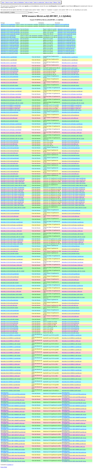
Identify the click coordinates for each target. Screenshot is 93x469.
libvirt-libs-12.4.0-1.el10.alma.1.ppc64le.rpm (72, 126)
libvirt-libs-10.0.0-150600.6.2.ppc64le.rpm (71, 373)
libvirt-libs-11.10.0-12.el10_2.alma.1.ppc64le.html (12, 202)
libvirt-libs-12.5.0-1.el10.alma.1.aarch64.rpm (72, 88)
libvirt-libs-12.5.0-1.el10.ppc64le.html (9, 79)
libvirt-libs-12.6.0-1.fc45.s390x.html (9, 72)
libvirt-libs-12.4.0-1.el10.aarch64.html (9, 112)
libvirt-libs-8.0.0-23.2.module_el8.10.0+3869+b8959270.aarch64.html (13, 428)
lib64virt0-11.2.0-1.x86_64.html (8, 37)
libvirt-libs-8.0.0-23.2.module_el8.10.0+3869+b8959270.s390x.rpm (73, 434)
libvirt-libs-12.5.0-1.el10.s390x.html (9, 82)
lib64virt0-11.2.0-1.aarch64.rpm (65, 35)
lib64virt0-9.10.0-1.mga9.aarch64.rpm (66, 38)
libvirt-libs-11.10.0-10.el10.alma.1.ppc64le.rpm (72, 259)
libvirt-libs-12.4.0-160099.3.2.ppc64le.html (11, 106)
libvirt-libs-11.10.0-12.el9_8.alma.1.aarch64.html (12, 239)
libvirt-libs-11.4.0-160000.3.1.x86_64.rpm (71, 355)
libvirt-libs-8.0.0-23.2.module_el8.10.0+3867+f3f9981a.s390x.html (12, 446)
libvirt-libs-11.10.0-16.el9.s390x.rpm (70, 153)
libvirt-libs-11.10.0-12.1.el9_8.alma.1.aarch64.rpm (73, 194)
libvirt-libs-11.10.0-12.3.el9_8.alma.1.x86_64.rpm (73, 192)
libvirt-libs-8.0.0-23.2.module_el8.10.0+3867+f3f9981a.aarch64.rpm (74, 440)
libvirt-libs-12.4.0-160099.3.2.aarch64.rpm (71, 105)
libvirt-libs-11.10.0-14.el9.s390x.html (9, 163)
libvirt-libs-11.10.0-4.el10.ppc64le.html (10, 276)
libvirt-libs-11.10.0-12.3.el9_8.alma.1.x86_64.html (12, 192)
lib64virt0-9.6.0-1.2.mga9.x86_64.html (10, 43)
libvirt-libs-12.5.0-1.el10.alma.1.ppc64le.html (11, 91)
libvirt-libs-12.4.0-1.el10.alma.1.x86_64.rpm (72, 135)
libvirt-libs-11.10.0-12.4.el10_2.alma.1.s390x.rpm (73, 181)
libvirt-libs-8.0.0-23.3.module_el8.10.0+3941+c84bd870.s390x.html (12, 422)
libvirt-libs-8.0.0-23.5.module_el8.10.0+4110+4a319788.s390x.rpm (73, 399)
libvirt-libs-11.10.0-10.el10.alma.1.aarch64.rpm (72, 256)
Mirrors (55, 2)
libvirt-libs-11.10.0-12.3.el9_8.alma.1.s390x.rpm (73, 190)
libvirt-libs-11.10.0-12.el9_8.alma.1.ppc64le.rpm (73, 240)
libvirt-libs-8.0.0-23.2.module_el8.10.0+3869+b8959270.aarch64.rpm (74, 428)
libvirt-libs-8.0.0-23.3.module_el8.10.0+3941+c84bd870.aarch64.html (13, 417)
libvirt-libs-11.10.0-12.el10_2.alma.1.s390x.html (12, 203)
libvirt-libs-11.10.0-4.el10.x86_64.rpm (70, 282)
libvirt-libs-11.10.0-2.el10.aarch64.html (10, 310)
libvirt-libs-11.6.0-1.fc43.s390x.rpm (70, 331)
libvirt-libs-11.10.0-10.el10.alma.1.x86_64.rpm (72, 268)
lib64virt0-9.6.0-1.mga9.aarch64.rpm (66, 48)
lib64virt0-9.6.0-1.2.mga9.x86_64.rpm (66, 43)
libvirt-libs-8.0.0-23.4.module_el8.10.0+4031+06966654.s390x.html (12, 411)
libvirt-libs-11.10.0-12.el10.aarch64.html (10, 210)
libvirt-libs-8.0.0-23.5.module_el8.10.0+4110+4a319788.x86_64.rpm (74, 402)
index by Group (9, 2)
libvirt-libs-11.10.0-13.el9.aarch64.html (10, 168)
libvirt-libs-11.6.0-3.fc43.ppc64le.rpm (70, 323)
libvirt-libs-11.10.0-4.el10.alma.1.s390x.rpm (72, 291)
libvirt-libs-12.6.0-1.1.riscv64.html (8, 62)
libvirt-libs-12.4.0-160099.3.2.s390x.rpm (71, 108)
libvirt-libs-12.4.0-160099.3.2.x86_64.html (10, 110)
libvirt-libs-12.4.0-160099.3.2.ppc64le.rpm (71, 106)
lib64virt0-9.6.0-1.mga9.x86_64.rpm (66, 50)
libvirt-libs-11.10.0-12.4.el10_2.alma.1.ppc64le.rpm (74, 180)
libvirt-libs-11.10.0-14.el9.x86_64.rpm (70, 165)
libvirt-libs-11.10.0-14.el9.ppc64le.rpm (71, 161)
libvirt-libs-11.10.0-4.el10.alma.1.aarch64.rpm (72, 285)
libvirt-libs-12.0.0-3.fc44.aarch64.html (9, 140)
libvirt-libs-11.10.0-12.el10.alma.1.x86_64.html (11, 233)
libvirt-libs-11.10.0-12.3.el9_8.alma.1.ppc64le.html (12, 189)
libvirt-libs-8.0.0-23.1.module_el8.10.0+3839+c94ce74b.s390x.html (12, 457)
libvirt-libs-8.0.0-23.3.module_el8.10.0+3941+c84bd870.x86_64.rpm (74, 425)
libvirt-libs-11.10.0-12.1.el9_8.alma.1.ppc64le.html (12, 195)
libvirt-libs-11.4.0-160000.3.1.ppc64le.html (10, 349)
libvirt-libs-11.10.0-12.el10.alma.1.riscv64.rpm (72, 228)
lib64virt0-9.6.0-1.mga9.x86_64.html (9, 50)
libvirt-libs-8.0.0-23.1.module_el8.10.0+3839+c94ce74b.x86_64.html (13, 460)
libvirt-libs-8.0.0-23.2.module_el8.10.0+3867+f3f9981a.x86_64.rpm (74, 449)
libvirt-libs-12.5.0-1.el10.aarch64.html (9, 76)
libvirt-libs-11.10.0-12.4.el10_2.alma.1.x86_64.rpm (73, 183)
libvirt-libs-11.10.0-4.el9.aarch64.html (9, 300)
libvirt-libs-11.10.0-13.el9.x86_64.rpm (70, 176)
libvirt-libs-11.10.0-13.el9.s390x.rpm (70, 173)
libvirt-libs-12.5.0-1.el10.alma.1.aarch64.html (11, 88)
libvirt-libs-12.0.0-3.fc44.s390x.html (9, 144)
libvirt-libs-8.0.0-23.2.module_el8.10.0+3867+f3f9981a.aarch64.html (13, 440)
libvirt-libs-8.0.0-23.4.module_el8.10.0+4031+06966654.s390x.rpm (73, 411)
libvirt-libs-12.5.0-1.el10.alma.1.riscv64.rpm (72, 94)
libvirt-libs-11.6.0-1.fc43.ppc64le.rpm (70, 329)
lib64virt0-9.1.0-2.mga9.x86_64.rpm (66, 53)
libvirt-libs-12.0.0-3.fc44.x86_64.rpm (70, 145)
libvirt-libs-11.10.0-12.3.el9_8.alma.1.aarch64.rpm (73, 187)
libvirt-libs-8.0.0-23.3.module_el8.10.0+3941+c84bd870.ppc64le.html (13, 419)
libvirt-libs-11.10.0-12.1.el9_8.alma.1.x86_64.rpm (73, 198)
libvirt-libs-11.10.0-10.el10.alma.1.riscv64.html (11, 262)
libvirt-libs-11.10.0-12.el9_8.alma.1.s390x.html (11, 242)
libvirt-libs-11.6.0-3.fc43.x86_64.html (9, 326)
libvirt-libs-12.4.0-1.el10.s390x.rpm (70, 118)
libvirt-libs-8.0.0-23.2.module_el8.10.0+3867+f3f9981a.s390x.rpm (73, 446)
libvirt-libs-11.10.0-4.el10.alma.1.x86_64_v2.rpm (73, 297)
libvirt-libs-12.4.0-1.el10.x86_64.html (9, 121)
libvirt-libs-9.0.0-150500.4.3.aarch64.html (10, 381)
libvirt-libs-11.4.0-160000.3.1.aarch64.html (10, 346)
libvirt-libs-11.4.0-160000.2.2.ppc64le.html (10, 361)
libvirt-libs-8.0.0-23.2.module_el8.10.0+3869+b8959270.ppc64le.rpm (74, 431)
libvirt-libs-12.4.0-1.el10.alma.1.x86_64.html (11, 135)
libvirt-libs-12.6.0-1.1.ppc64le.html (9, 59)
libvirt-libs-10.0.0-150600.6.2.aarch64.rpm (71, 370)
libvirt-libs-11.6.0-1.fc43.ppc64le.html (9, 329)
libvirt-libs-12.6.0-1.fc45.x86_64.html (9, 74)
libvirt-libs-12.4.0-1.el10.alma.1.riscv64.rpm (72, 129)
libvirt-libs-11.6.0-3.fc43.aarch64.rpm (70, 321)
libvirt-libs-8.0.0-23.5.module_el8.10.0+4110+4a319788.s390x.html (12, 399)
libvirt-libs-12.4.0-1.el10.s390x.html (9, 118)
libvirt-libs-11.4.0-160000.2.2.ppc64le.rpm (71, 361)
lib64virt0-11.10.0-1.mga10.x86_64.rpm (67, 34)
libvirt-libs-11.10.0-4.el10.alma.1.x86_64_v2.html (12, 297)
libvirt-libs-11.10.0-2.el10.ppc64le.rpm (71, 313)
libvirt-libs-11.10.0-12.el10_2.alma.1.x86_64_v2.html (13, 207)
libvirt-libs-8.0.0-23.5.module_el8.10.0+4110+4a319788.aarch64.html (13, 393)
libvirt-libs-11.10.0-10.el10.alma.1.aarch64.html (12, 256)
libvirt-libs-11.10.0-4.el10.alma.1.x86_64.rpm (72, 294)
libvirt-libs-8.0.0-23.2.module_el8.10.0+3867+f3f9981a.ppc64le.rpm (74, 443)
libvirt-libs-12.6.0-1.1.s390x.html (8, 65)
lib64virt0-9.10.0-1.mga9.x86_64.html (9, 40)
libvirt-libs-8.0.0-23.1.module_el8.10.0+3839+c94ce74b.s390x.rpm (73, 457)
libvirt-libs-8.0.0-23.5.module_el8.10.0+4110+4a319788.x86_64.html (13, 402)
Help (59, 2)
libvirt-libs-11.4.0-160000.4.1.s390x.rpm (71, 341)
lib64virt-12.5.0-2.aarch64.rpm (62, 24)
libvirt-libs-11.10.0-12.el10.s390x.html (9, 216)
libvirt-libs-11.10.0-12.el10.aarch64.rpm (71, 210)
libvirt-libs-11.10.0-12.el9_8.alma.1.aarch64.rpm (73, 239)
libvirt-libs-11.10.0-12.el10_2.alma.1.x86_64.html (12, 205)
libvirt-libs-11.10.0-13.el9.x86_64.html (10, 176)
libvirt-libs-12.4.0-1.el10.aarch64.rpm (70, 112)
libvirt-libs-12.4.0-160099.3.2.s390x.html (10, 108)
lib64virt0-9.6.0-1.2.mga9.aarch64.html (10, 42)
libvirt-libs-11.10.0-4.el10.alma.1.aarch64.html (11, 285)
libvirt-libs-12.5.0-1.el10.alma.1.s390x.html (11, 97)
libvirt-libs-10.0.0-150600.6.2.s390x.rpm (71, 376)
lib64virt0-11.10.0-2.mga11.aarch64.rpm (67, 29)
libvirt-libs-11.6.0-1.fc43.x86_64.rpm (70, 332)
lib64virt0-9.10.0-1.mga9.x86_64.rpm (66, 40)
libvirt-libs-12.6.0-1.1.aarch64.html (9, 57)
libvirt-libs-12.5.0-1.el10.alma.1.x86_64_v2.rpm (73, 103)
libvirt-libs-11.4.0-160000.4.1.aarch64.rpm (71, 335)
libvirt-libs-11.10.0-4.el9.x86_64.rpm (70, 307)
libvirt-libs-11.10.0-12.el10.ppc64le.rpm (71, 213)
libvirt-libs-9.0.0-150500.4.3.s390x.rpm (71, 387)
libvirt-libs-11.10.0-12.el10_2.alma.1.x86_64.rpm (73, 205)
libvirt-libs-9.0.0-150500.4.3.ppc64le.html (10, 384)
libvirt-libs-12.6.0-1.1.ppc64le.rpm (70, 59)
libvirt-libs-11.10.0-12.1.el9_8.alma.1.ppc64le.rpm (73, 195)
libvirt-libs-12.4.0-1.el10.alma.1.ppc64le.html (11, 126)
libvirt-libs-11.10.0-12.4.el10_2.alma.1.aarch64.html (13, 178)
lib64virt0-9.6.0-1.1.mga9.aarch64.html (10, 45)
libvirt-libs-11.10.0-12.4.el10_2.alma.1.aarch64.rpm (74, 178)
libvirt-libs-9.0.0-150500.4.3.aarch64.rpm (71, 381)
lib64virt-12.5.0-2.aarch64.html (8, 24)
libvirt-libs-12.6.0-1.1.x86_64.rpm (70, 68)
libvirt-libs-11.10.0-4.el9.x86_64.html (9, 307)
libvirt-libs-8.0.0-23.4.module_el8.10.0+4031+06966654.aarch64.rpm (74, 405)
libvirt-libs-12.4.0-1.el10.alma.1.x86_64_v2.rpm (73, 138)
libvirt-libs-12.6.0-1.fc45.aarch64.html (9, 69)
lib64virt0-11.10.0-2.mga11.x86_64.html (10, 30)
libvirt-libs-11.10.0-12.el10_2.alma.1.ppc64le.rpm (73, 202)
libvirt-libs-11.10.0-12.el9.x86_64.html (10, 253)
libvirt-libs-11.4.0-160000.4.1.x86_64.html (10, 343)
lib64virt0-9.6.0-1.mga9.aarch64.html (9, 48)
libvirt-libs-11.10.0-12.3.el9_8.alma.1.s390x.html (12, 190)
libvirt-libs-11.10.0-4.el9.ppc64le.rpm (70, 303)
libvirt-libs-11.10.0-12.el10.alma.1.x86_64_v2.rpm (73, 236)
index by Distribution (19, 2)
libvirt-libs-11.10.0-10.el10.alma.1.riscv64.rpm (72, 262)
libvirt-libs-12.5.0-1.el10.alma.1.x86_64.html (11, 100)
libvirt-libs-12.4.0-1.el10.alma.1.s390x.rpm (72, 132)
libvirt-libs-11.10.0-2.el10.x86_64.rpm (70, 319)
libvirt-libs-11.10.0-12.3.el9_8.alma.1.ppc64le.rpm (73, 189)
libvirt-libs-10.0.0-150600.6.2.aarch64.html (11, 370)
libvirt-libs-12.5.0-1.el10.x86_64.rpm (70, 85)
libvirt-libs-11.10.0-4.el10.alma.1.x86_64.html (11, 294)
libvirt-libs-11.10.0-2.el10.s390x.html (9, 316)
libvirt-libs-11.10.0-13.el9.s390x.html (9, 173)
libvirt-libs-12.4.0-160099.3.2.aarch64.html (11, 105)
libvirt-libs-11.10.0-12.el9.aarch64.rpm (71, 246)
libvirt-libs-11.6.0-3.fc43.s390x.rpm (70, 324)
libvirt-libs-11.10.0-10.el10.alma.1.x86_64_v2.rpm (73, 271)
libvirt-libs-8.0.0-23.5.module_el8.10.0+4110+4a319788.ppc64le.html (13, 396)
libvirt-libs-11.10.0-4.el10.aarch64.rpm (71, 274)
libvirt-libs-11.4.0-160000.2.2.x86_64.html (10, 367)
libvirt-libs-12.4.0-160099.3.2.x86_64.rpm (71, 110)
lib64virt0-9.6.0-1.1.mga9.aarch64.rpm (66, 45)
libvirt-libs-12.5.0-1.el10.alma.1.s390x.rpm (72, 97)
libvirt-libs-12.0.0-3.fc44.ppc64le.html (9, 142)
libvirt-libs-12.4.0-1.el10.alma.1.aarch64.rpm (72, 124)
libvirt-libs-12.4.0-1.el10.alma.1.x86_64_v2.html (12, 138)
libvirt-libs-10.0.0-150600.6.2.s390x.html (10, 376)
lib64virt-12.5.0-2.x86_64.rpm (62, 26)
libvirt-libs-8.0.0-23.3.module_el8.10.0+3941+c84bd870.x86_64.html (13, 425)
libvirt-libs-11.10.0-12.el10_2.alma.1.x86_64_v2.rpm (74, 207)
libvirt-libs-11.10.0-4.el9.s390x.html (9, 305)
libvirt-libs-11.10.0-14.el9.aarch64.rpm (71, 158)
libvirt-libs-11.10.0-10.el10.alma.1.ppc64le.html (12, 259)
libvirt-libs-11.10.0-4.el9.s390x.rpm (70, 305)
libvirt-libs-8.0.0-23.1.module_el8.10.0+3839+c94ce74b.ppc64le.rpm (74, 454)
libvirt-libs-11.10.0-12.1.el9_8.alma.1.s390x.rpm (73, 197)
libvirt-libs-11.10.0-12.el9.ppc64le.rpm (71, 249)
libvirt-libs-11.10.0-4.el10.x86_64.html (10, 282)
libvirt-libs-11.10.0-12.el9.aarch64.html (10, 246)
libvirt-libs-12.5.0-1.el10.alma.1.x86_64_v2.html (12, 103)
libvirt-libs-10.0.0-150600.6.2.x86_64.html (10, 378)
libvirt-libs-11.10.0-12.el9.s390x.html (9, 251)
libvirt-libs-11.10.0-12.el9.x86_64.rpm (70, 253)
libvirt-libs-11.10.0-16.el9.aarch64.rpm (71, 147)
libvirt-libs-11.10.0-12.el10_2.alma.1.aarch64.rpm (73, 200)
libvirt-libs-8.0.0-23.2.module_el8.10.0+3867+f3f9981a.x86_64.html (13, 449)
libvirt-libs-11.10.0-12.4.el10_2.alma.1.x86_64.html (12, 183)
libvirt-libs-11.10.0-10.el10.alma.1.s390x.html (11, 265)
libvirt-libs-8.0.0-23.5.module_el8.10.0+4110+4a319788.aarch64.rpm (74, 393)
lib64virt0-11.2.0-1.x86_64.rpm (65, 37)
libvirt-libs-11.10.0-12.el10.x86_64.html (10, 219)
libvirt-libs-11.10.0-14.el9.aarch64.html (10, 158)
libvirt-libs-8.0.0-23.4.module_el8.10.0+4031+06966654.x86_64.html (13, 414)
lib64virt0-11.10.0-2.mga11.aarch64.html (10, 29)
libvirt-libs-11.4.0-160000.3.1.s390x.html (10, 352)
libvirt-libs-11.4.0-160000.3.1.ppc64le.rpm (71, 349)
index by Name (48, 2)
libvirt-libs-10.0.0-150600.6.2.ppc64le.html (11, 373)
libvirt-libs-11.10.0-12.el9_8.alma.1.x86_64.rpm (73, 243)
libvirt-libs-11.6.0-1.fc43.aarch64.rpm (70, 328)
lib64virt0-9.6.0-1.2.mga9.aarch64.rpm (66, 42)
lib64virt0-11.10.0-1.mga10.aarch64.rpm (67, 32)
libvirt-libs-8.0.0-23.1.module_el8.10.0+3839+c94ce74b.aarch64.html (13, 452)
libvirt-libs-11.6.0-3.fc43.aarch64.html (9, 321)
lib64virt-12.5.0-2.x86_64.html (8, 26)
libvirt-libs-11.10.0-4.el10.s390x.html (9, 279)
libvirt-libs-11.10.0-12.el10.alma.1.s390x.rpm (72, 231)
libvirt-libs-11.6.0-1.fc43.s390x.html (9, 331)
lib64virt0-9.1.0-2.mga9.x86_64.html (9, 53)
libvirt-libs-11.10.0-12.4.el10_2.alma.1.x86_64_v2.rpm (74, 185)
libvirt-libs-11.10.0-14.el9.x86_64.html (10, 165)
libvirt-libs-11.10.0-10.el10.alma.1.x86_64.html (11, 268)
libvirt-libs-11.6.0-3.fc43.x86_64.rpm (70, 326)
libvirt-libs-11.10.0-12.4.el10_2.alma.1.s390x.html (12, 181)
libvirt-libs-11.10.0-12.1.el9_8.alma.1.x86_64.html (12, 198)
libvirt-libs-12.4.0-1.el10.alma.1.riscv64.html (11, 129)
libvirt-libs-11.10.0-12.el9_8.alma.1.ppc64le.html (12, 240)
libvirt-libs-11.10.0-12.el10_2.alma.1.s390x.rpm (73, 203)
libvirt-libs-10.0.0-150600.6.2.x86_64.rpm (71, 378)
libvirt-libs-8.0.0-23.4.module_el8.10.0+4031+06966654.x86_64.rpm (74, 414)
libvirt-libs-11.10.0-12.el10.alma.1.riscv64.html (11, 228)
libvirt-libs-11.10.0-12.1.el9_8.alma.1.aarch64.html (12, 194)
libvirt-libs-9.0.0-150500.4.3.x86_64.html (10, 390)
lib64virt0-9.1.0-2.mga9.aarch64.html (9, 51)
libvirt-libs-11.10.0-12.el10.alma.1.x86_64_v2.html (12, 236)
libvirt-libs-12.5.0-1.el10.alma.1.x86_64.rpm (72, 100)
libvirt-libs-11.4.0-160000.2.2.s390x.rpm (71, 364)
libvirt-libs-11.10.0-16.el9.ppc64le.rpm (71, 150)
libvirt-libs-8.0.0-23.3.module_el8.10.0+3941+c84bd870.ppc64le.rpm (74, 419)
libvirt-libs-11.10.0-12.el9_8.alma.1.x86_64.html (12, 243)
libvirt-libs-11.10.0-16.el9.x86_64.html (10, 155)
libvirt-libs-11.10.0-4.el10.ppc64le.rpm (71, 276)
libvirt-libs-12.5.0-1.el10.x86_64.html (9, 85)
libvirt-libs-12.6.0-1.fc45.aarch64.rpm (70, 69)
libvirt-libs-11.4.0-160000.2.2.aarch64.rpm (71, 358)
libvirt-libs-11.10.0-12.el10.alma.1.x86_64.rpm (72, 233)
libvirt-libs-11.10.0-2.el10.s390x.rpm (70, 316)
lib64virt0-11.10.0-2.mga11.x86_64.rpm (67, 30)
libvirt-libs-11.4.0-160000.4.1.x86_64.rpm (71, 343)
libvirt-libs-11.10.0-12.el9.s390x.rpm (70, 251)
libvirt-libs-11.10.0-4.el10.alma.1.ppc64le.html (11, 288)
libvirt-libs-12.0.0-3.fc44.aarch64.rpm (70, 140)
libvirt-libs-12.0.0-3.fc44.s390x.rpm (70, 144)
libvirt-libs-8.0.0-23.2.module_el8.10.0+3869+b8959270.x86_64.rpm (74, 437)
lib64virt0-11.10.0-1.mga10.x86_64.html (10, 34)
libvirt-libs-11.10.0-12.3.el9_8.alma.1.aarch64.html (12, 187)
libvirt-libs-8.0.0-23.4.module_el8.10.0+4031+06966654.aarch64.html (13, 405)
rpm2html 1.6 (10, 464)
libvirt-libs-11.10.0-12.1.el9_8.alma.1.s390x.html (12, 197)
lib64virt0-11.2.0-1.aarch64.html (8, 35)
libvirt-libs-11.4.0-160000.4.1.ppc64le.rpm (71, 338)
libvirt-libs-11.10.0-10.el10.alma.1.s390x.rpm (72, 265)
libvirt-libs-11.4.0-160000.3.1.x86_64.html (10, 355)
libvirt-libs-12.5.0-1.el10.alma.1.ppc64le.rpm (72, 91)
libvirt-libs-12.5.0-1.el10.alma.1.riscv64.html (11, 94)
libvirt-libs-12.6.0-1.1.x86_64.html (9, 68)
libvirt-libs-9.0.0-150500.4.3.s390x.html (10, 387)
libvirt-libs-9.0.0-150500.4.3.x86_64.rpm (71, 390)
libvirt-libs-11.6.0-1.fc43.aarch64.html (9, 328)
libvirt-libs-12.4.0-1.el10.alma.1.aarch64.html (11, 124)
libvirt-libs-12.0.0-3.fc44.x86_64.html (9, 145)
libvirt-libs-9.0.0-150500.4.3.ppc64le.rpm (71, 384)
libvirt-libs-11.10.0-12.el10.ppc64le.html (10, 213)
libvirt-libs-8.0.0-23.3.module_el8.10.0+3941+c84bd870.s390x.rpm (73, 422)
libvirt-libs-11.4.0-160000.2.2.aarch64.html (10, 358)
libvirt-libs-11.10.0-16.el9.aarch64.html (10, 147)
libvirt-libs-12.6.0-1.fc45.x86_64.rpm (70, 74)
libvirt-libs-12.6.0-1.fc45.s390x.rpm (70, 72)
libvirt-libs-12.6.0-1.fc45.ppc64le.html (9, 71)
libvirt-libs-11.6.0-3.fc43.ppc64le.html (9, 323)
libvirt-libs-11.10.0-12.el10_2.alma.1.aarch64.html (12, 200)
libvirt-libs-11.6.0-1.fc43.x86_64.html (9, 332)
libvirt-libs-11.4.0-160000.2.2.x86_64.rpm (71, 367)
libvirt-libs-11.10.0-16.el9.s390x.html (9, 153)
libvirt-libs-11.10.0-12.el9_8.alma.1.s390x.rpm (72, 242)
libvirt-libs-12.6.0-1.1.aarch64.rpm (70, 57)
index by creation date (39, 2)
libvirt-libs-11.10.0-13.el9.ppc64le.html (10, 171)
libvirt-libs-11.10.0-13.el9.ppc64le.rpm (71, 171)
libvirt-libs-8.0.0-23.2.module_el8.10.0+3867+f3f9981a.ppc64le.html (13, 443)
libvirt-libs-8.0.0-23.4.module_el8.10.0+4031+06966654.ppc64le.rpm (74, 408)
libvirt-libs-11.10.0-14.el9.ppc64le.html (10, 161)
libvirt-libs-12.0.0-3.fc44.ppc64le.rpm (70, 142)
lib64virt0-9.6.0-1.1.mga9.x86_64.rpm (66, 46)
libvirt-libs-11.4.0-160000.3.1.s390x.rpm (71, 352)
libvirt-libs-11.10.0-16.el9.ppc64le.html (10, 150)
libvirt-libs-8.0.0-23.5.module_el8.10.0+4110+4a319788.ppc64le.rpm (74, 396)
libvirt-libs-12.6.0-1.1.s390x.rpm (69, 65)
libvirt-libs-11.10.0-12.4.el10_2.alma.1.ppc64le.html (13, 180)
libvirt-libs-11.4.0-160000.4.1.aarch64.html (10, 335)
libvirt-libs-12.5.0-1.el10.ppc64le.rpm (70, 79)
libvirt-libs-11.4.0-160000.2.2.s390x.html (10, 364)
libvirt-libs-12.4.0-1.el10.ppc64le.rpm (70, 115)
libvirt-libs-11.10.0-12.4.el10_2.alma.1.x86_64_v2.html (13, 185)
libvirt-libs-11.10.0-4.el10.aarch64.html (10, 274)
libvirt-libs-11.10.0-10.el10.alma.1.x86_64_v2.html (12, 271)
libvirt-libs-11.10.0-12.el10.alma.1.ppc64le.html (12, 225)
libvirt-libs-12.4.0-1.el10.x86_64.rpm (70, 121)
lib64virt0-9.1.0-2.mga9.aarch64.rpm (66, 51)
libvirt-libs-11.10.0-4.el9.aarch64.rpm (70, 300)
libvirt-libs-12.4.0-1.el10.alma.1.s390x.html (11, 132)
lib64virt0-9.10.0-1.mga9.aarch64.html (10, 38)
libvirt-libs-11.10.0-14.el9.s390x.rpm (70, 163)
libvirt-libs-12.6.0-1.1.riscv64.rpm (69, 62)
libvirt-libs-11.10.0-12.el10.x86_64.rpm (71, 219)
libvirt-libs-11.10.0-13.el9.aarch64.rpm (71, 168)
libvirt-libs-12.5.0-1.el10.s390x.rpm (70, 82)
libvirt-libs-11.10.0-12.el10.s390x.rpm (70, 216)
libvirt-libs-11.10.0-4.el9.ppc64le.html (9, 303)
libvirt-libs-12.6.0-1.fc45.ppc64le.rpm (70, 71)
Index (3, 2)
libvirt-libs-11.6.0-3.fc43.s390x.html (9, 324)
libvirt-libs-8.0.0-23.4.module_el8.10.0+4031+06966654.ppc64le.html (13, 408)
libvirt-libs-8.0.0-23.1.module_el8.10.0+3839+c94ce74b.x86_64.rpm (74, 460)
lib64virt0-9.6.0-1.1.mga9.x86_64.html (10, 46)
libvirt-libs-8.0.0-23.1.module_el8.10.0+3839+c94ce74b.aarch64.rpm (74, 452)
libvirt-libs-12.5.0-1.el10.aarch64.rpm (70, 76)
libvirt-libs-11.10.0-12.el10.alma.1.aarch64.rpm (72, 222)
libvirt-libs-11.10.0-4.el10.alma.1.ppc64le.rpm (72, 288)
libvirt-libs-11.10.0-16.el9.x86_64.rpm (70, 155)
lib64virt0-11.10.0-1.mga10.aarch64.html (10, 32)
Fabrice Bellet (4, 467)
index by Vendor (29, 2)
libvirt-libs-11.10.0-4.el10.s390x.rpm (70, 279)
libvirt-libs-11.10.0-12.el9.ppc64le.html (10, 249)
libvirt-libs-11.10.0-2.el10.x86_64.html (10, 319)
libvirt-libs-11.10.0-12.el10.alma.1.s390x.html (11, 231)
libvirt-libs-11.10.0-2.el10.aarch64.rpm (71, 310)
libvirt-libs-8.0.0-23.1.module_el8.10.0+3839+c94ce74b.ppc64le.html (13, 454)
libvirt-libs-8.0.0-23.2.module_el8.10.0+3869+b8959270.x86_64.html (13, 437)
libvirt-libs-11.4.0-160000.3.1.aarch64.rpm (71, 346)
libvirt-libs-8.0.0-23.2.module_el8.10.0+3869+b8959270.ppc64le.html (13, 431)
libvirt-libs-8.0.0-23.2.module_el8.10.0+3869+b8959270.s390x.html (12, 434)
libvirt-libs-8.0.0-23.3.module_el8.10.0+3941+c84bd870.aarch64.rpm (74, 417)
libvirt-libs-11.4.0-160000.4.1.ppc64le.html (10, 338)
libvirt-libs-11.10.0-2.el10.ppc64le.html (10, 313)
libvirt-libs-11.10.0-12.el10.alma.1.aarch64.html (12, 222)
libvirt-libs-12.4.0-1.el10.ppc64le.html (9, 115)
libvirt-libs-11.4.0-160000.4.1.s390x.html (10, 341)
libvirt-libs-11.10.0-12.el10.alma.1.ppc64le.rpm (72, 225)
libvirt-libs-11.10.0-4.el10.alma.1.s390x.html (11, 291)
